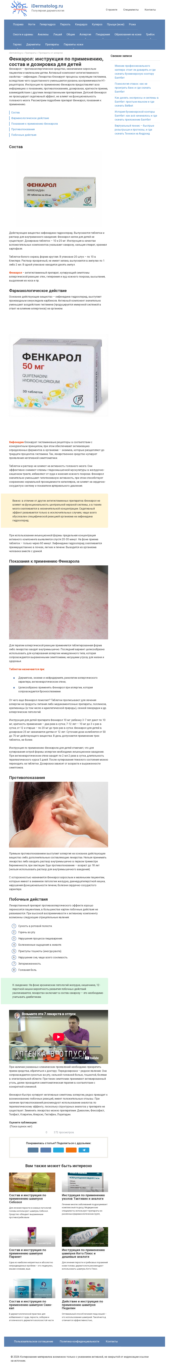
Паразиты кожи (73, 44)
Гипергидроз (47, 24)
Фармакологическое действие (30, 118)
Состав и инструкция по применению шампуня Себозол (27, 1198)
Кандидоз (81, 24)
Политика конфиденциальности (79, 1341)
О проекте (111, 9)
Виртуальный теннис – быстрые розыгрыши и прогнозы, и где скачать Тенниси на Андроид (134, 129)
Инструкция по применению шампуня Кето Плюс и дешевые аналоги (83, 1253)
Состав (15, 112)
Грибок (150, 34)
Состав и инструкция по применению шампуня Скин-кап (30, 1304)
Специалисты (131, 9)
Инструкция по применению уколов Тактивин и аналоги (83, 1197)
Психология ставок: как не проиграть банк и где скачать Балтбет (133, 87)
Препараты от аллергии (51, 53)
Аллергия (85, 34)
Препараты (52, 44)
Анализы (43, 34)
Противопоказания (23, 129)
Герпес (17, 44)
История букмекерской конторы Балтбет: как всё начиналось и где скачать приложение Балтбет (136, 115)
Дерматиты (33, 44)
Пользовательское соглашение (33, 1341)
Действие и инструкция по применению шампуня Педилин (82, 1304)
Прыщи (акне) (115, 24)
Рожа (132, 24)
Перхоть (65, 24)
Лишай (57, 34)
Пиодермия (103, 34)
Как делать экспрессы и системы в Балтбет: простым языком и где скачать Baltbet (137, 101)
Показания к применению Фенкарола (34, 123)
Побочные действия (23, 134)
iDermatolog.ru (47, 6)
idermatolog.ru (16, 53)
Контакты (150, 9)
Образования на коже (128, 34)
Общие (71, 34)
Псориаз (18, 24)
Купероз (97, 24)
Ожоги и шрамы (23, 34)
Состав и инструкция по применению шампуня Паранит (27, 1253)
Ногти (31, 24)
